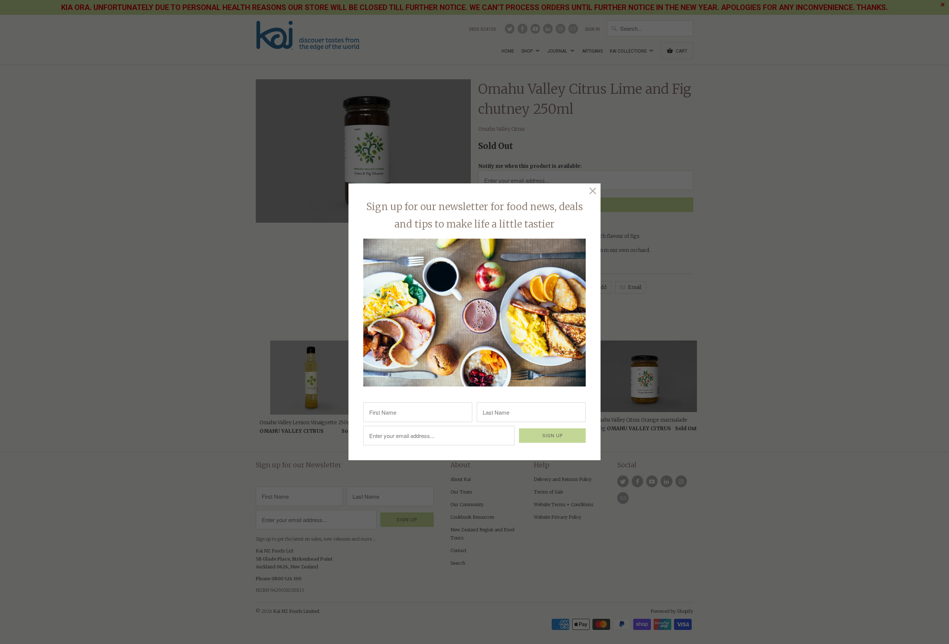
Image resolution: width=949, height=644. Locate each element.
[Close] (592, 191)
